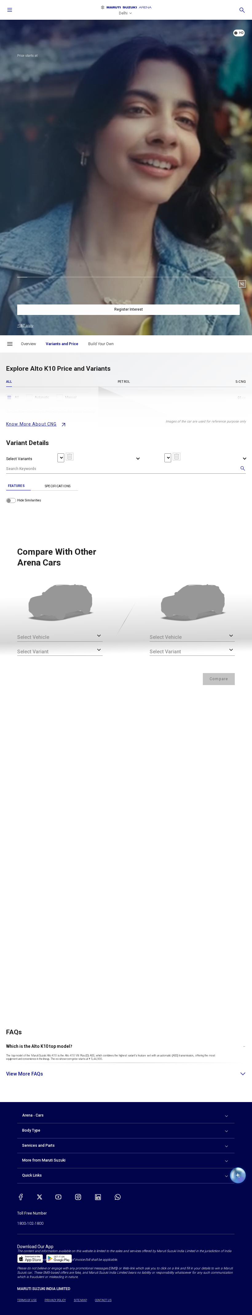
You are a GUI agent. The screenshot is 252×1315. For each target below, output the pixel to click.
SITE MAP (80, 1300)
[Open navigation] (10, 10)
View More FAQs (24, 1074)
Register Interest (128, 309)
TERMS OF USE (27, 1300)
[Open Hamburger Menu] (10, 344)
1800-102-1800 (30, 1223)
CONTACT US (103, 1300)
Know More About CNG (31, 424)
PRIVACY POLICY (55, 1300)
